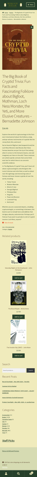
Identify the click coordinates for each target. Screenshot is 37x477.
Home (6, 12)
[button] (31, 27)
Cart (28, 472)
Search (31, 370)
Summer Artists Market (9, 386)
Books (11, 12)
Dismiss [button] (4, 467)
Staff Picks (8, 440)
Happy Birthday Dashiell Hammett (12, 397)
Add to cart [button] (18, 278)
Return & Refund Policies (10, 451)
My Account (6, 473)
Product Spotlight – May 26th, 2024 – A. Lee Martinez (18, 402)
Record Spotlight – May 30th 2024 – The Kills (15, 382)
